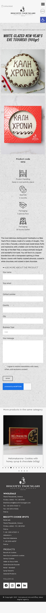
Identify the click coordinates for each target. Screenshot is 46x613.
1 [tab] (3, 468)
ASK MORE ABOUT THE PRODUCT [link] (21, 268)
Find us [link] (5, 512)
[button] (43, 4)
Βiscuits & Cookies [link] (9, 552)
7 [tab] (19, 468)
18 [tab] (22, 471)
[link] (43, 20)
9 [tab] (24, 468)
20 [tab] (27, 471)
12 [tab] (32, 468)
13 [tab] (35, 468)
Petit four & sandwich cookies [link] (13, 555)
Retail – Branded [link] (9, 568)
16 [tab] (43, 468)
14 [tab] (38, 468)
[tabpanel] (23, 440)
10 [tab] (27, 468)
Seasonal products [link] (9, 30)
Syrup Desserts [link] (8, 571)
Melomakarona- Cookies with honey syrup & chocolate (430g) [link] (23, 460)
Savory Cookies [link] (8, 558)
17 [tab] (19, 471)
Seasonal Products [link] (9, 574)
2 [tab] (5, 468)
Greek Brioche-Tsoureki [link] (11, 564)
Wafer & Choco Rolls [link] (10, 561)
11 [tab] (30, 468)
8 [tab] (22, 468)
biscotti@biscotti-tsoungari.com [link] (18, 503)
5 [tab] (14, 468)
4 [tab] (11, 468)
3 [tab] (8, 468)
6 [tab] (16, 468)
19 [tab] (24, 471)
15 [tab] (40, 468)
